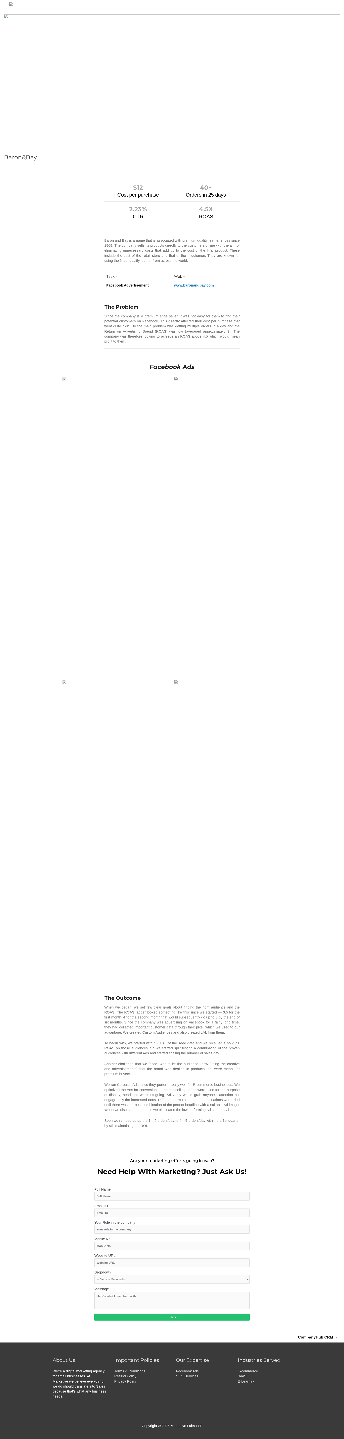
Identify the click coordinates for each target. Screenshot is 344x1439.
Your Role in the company (114, 1222)
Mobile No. (102, 1239)
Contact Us (322, 21)
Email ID (101, 1206)
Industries (224, 21)
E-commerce (248, 1371)
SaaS (242, 1376)
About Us (299, 21)
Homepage (200, 21)
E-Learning (246, 1381)
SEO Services (187, 1376)
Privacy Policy (125, 1381)
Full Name (102, 1189)
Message (101, 1289)
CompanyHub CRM (318, 1337)
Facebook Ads (187, 1371)
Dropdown (102, 1272)
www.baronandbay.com (194, 285)
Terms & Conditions (129, 1371)
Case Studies (274, 21)
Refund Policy (125, 1376)
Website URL (104, 1256)
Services (248, 21)
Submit (172, 1317)
